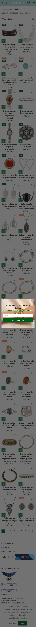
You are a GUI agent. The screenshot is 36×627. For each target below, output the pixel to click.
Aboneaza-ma (18, 320)
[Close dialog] (32, 301)
